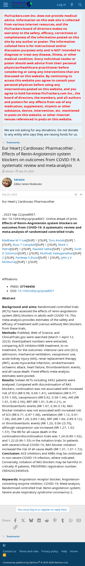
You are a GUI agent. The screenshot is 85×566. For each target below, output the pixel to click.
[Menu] (6, 5)
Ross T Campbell (24, 244)
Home (74, 551)
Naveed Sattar (42, 249)
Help (64, 551)
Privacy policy (49, 551)
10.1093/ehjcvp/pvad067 (36, 291)
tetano (9, 171)
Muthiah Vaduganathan (56, 253)
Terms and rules (29, 551)
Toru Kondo (57, 240)
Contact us (9, 551)
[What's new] (72, 4)
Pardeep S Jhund (27, 257)
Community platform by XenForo (35, 562)
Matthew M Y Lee (14, 240)
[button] (4, 545)
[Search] (80, 4)
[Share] (75, 194)
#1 (81, 194)
